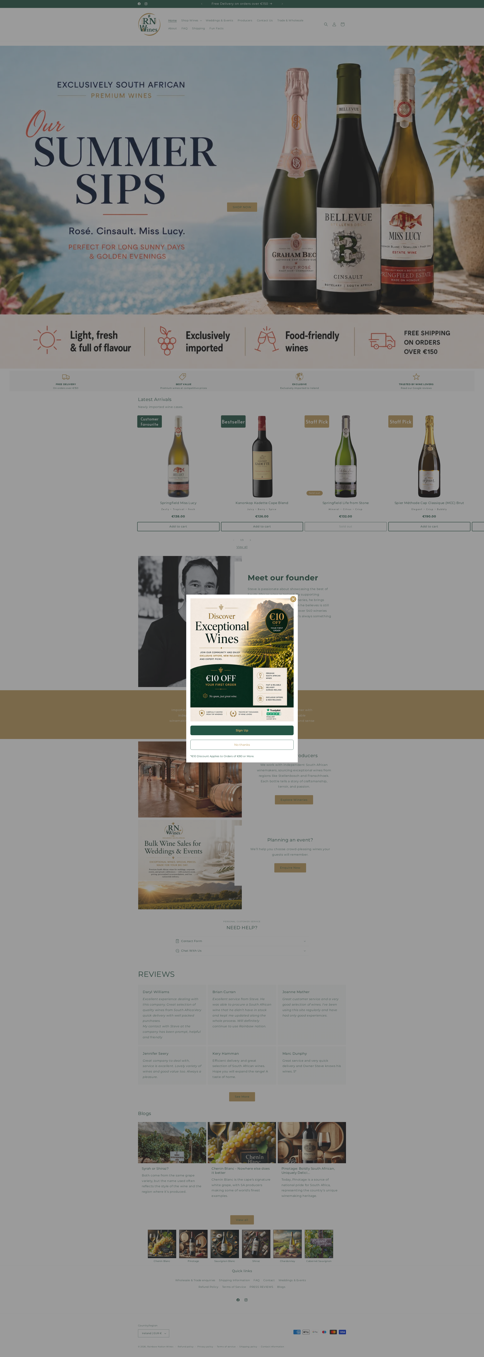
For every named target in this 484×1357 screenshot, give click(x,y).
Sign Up (242, 730)
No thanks (242, 745)
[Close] (293, 599)
